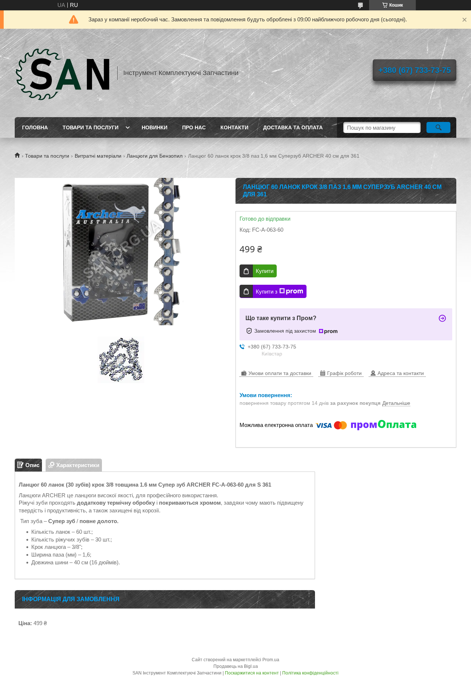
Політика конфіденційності (310, 673)
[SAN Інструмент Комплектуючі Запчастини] (62, 73)
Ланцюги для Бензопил (155, 156)
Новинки (154, 127)
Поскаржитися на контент (252, 673)
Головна (35, 127)
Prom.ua (270, 659)
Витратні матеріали (98, 156)
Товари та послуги (90, 127)
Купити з (266, 291)
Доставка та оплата (293, 127)
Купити (264, 271)
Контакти (234, 127)
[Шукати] (438, 127)
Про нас (194, 127)
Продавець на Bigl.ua (235, 666)
